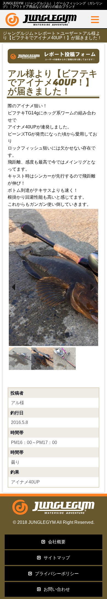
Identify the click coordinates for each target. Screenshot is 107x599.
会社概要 (57, 541)
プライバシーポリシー (57, 573)
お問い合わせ (57, 589)
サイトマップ (57, 557)
